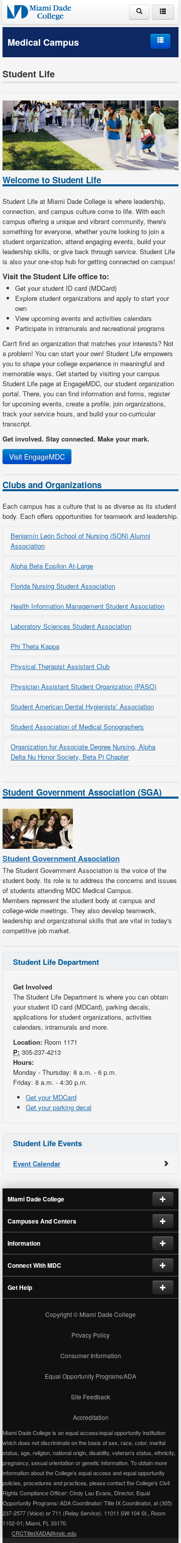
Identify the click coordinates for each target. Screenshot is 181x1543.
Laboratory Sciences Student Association (71, 626)
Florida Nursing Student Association (63, 586)
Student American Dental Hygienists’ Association (82, 706)
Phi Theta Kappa (35, 646)
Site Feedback (90, 1396)
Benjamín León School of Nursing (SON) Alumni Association (80, 540)
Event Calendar (36, 1163)
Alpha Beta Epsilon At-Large (52, 566)
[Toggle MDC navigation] (163, 12)
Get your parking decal (59, 1107)
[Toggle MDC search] (139, 12)
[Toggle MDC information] (162, 1199)
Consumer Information (90, 1355)
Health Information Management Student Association (87, 606)
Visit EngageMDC (37, 457)
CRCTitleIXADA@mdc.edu (44, 1533)
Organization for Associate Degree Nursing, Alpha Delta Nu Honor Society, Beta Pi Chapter (83, 751)
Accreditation (91, 1417)
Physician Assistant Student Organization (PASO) (83, 686)
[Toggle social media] (162, 1265)
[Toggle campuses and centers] (162, 1221)
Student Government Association (61, 858)
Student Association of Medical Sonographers (77, 726)
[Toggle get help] (162, 1287)
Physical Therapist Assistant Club (60, 666)
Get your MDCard (51, 1097)
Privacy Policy (90, 1335)
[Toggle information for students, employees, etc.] (162, 1243)
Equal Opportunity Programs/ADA (90, 1376)
